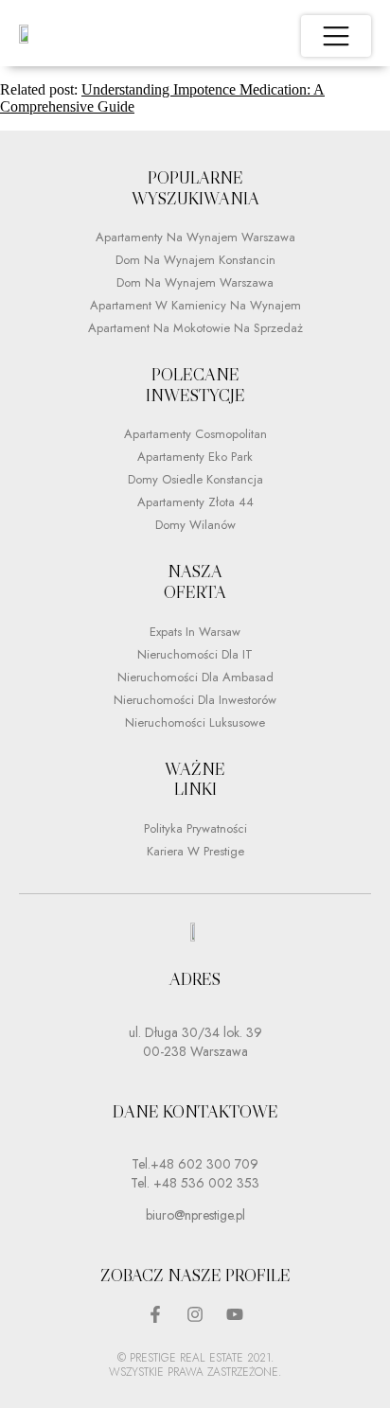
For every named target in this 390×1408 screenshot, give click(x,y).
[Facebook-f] (155, 1314)
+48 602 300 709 (204, 1163)
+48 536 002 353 (204, 1182)
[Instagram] (195, 1314)
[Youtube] (234, 1314)
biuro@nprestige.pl (195, 1215)
